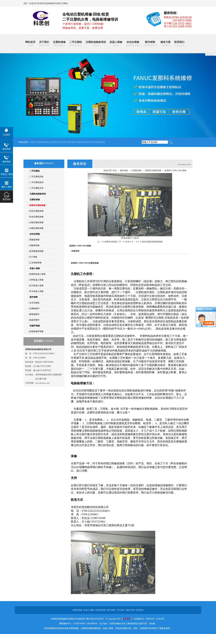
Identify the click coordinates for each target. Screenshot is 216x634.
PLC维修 (33, 257)
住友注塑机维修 (54, 142)
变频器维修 (34, 239)
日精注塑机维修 (83, 142)
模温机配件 (34, 314)
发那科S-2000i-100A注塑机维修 (85, 263)
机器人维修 (116, 43)
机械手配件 (34, 320)
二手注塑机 (75, 43)
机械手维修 (35, 326)
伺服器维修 (34, 245)
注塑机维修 (59, 43)
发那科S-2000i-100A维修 (175, 170)
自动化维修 (133, 43)
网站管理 (127, 619)
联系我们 (179, 43)
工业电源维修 (35, 262)
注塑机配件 (34, 308)
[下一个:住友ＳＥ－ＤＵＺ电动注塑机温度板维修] (140, 242)
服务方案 (165, 43)
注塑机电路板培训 (96, 43)
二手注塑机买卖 (36, 188)
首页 (115, 170)
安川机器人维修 (36, 285)
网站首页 (30, 43)
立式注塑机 (34, 303)
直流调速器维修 (36, 251)
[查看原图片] (126, 238)
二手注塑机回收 (36, 176)
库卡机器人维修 (36, 291)
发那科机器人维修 (37, 274)
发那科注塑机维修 (38, 142)
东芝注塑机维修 (68, 142)
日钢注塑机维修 (98, 142)
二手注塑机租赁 (36, 182)
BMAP (150, 619)
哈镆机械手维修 (36, 331)
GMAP (160, 619)
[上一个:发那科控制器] (107, 242)
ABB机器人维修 (36, 280)
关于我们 (44, 43)
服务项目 (124, 170)
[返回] (136, 238)
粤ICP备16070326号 (95, 619)
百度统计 (139, 619)
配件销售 (150, 43)
